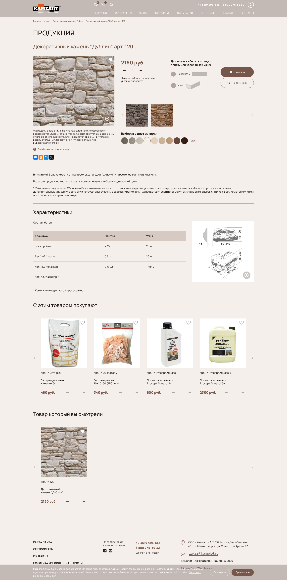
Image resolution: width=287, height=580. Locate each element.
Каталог (47, 21)
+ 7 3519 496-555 (208, 4)
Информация (162, 12)
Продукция (101, 12)
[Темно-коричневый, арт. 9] (184, 140)
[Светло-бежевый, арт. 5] (154, 140)
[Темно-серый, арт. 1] (124, 140)
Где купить (228, 12)
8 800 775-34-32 (233, 4)
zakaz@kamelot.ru (203, 553)
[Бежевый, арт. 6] (162, 140)
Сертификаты (43, 549)
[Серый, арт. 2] (132, 140)
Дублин (80, 21)
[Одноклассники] (41, 157)
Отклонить (220, 572)
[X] (51, 157)
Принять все (243, 572)
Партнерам (207, 12)
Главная (37, 21)
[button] (252, 358)
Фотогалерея (123, 12)
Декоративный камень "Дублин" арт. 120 (105, 21)
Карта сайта (42, 542)
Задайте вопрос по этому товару (54, 149)
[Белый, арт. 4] (147, 140)
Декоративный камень (64, 21)
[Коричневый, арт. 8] (177, 140)
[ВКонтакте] (35, 157)
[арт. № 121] (137, 125)
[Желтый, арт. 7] (169, 140)
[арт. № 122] (162, 125)
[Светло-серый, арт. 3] (139, 140)
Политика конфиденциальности (58, 563)
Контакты (247, 12)
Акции (143, 12)
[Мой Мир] (46, 157)
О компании (185, 12)
